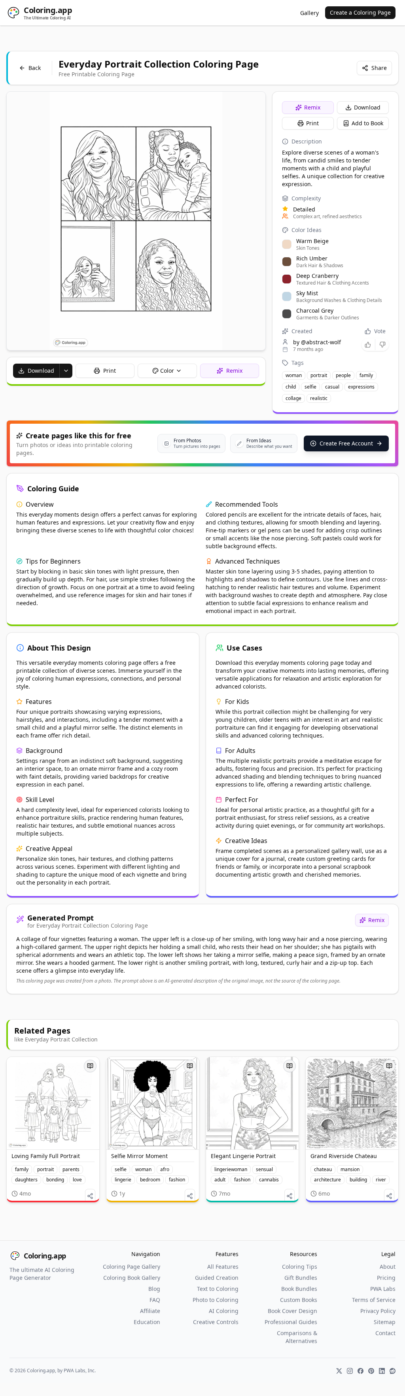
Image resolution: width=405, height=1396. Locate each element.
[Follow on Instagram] (350, 1371)
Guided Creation (216, 1277)
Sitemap (385, 1322)
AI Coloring (223, 1311)
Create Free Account (346, 443)
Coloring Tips (299, 1266)
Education (147, 1322)
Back (34, 68)
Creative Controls (215, 1322)
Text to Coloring (217, 1288)
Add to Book (367, 123)
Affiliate (150, 1311)
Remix (312, 107)
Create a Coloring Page (360, 12)
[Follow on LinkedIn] (382, 1371)
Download (367, 107)
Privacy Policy (378, 1311)
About (388, 1266)
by (317, 342)
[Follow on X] (339, 1371)
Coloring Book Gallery (131, 1277)
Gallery (309, 13)
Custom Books (298, 1300)
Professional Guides (291, 1322)
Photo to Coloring (215, 1300)
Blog (154, 1288)
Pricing (386, 1277)
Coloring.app (45, 1255)
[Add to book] (90, 1066)
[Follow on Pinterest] (371, 1371)
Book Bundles (299, 1288)
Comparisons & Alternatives (297, 1337)
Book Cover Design (292, 1311)
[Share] (90, 1196)
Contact (385, 1333)
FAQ (155, 1300)
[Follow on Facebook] (360, 1371)
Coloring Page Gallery (131, 1266)
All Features (222, 1266)
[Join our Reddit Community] (393, 1371)
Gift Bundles (300, 1277)
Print (312, 123)
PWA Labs (383, 1288)
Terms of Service (374, 1300)
